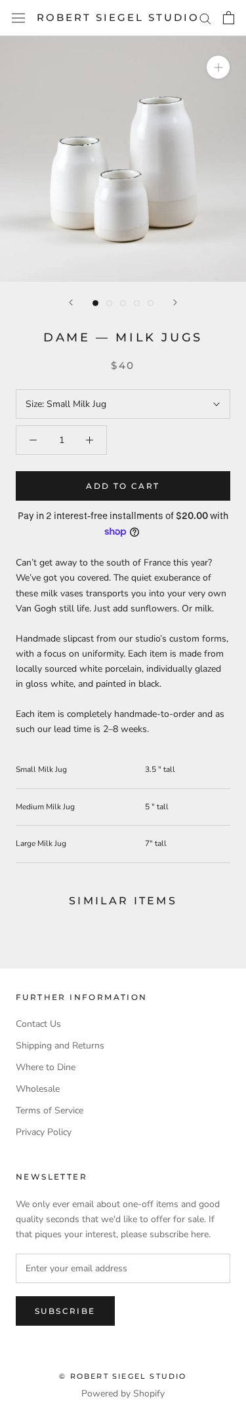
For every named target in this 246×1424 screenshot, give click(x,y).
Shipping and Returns (60, 1045)
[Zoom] (218, 67)
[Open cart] (228, 17)
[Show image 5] (151, 303)
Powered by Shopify (123, 1393)
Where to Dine (45, 1067)
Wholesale (38, 1089)
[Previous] (71, 302)
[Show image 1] (95, 303)
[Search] (205, 18)
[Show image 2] (109, 303)
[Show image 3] (123, 303)
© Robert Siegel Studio (122, 1376)
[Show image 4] (137, 303)
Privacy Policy (44, 1132)
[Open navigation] (18, 18)
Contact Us (38, 1024)
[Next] (175, 302)
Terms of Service (49, 1110)
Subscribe (65, 1311)
